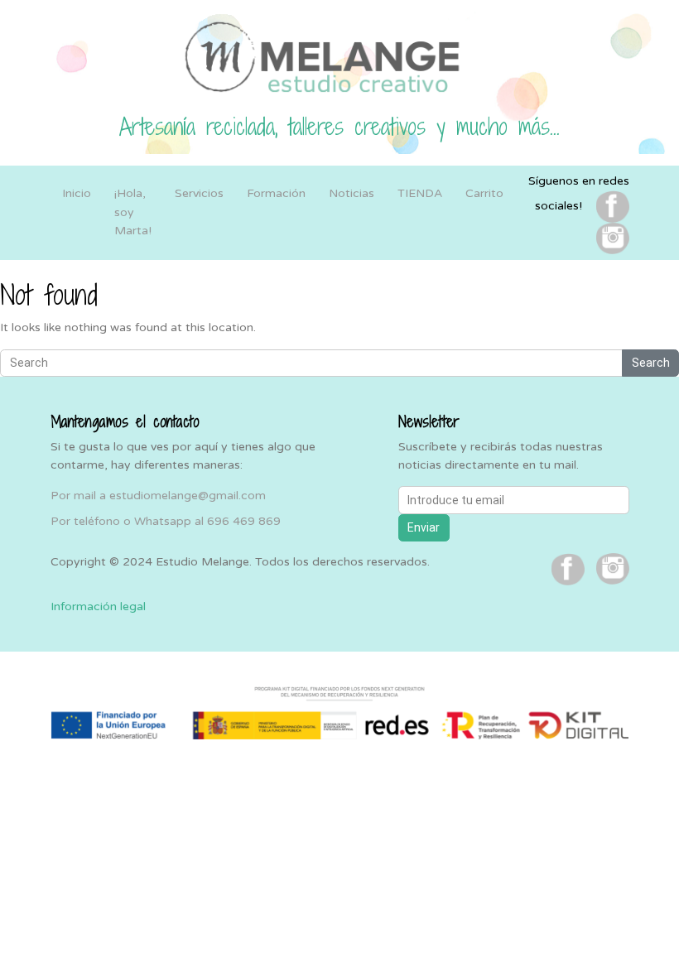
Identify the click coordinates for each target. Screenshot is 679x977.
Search (651, 362)
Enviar (423, 527)
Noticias (351, 193)
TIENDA (419, 193)
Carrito (484, 193)
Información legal (98, 606)
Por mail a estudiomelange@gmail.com (158, 495)
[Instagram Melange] (612, 238)
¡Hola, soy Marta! (133, 212)
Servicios (199, 193)
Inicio (76, 193)
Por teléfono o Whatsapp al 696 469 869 (166, 521)
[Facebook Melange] (612, 206)
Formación (276, 193)
